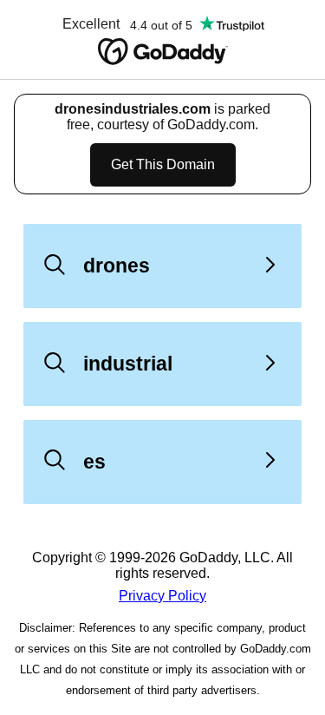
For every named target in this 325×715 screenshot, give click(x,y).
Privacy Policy (162, 595)
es (94, 461)
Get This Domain (163, 164)
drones (116, 265)
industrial (127, 363)
